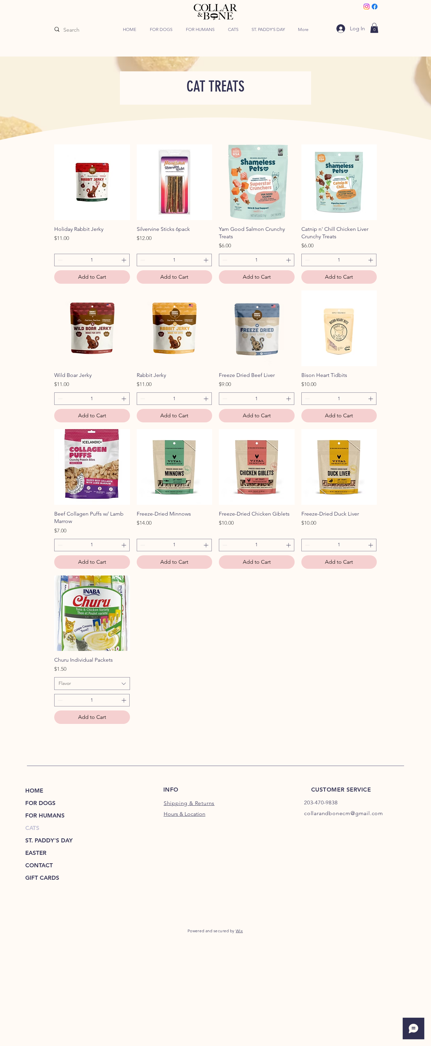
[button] (161, 29)
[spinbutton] (92, 260)
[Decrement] (59, 260)
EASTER (35, 852)
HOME (34, 790)
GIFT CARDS (42, 877)
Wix (239, 930)
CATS (32, 828)
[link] (374, 28)
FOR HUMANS (45, 815)
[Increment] (124, 260)
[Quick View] (92, 182)
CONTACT (39, 865)
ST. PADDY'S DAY (49, 840)
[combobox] (92, 683)
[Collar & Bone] (366, 6)
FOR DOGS (40, 803)
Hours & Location (184, 814)
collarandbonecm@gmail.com (343, 813)
